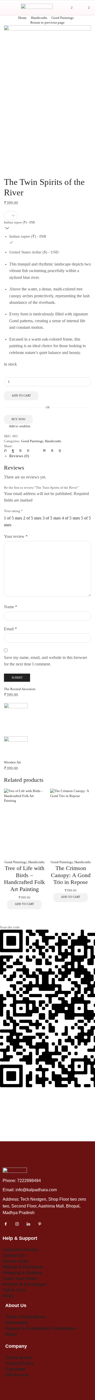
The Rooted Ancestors (19, 689)
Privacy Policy (19, 1363)
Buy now (18, 419)
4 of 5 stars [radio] (71, 518)
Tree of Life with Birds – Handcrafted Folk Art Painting (24, 878)
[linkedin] (44, 450)
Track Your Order (20, 1278)
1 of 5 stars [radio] (13, 518)
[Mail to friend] (36, 450)
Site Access (17, 1375)
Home (22, 18)
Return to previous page (47, 22)
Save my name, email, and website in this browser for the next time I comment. (45, 661)
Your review (16, 536)
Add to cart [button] (24, 903)
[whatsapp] (52, 450)
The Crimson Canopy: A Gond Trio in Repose (71, 875)
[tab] (19, 456)
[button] (6, 7)
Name (10, 607)
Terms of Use (18, 1357)
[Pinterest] (28, 450)
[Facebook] (13, 450)
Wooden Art (12, 762)
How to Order (16, 1261)
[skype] (58, 450)
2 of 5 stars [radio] (32, 518)
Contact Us (14, 1255)
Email (10, 629)
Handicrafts (39, 18)
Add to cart (21, 395)
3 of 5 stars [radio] (51, 518)
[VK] (20, 450)
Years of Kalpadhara (25, 1317)
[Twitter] (6, 450)
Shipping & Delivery (22, 1273)
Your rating (13, 511)
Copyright (15, 1369)
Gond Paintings (62, 18)
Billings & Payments (23, 1267)
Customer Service (21, 1249)
